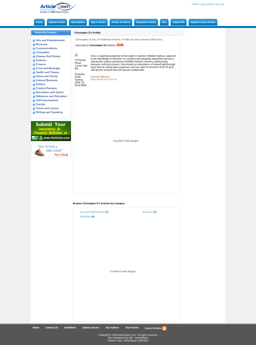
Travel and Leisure (47, 108)
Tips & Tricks (98, 22)
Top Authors (78, 22)
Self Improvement (47, 100)
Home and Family (47, 76)
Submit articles (90, 327)
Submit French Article (203, 22)
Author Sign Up (215, 4)
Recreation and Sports (50, 92)
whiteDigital (130, 340)
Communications (46, 48)
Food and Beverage (48, 68)
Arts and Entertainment (50, 40)
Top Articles (132, 327)
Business (41, 44)
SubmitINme (141, 337)
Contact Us (51, 327)
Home (39, 22)
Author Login (199, 4)
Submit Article (57, 22)
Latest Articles (153, 328)
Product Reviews (46, 88)
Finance (41, 64)
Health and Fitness (47, 72)
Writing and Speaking (49, 112)
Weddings (85, 216)
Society (40, 104)
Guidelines (70, 327)
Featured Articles (146, 22)
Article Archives (121, 22)
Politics (40, 84)
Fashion (41, 60)
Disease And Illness (48, 56)
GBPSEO (143, 340)
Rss (164, 22)
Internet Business (47, 80)
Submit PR (179, 22)
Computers (43, 52)
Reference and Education (51, 96)
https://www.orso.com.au (104, 79)
